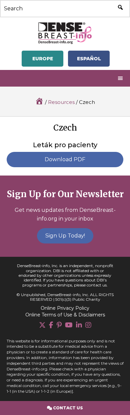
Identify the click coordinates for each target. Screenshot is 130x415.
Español (89, 59)
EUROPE (42, 59)
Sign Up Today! (65, 235)
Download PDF (65, 159)
